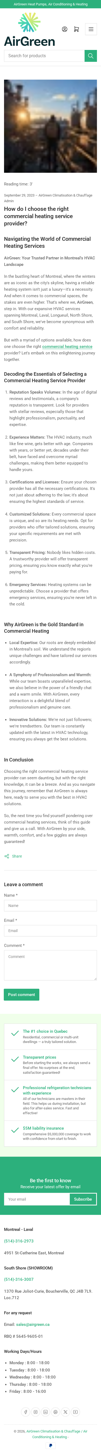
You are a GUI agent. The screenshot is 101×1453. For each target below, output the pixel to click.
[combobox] (50, 56)
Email (10, 920)
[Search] (91, 56)
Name (11, 895)
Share (17, 856)
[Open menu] (91, 29)
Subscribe (83, 1199)
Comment (14, 945)
